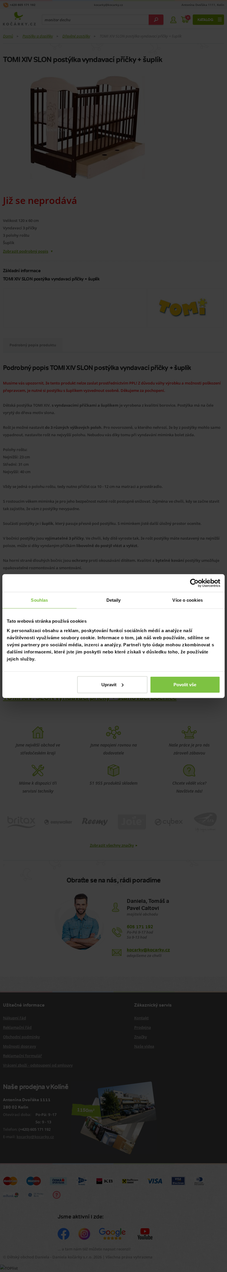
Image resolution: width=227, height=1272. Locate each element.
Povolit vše (185, 684)
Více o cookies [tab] (187, 600)
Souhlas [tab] (39, 600)
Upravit (108, 684)
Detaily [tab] (113, 600)
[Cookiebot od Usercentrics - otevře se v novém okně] (194, 583)
